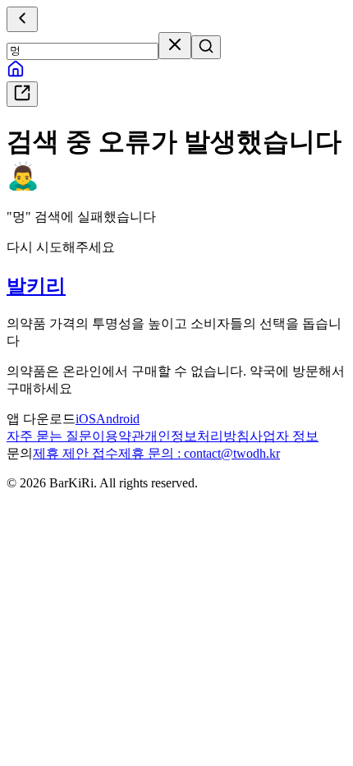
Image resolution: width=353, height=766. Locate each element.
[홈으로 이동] (16, 74)
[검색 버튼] (206, 47)
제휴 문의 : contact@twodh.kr (199, 453)
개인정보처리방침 (197, 436)
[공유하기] (22, 94)
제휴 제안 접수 (75, 453)
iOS (86, 419)
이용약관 (118, 436)
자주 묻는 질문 (49, 436)
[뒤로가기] (22, 19)
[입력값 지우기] (174, 45)
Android (118, 419)
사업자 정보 (284, 436)
